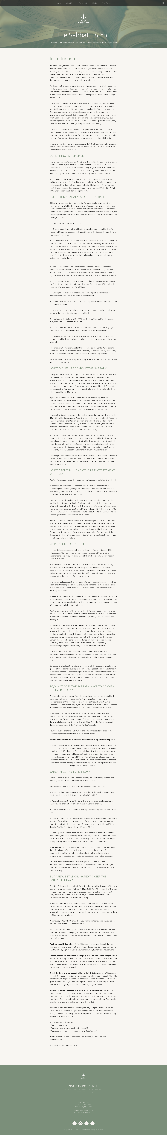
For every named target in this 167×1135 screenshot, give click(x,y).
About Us (69, 3)
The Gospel (106, 3)
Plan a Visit (83, 3)
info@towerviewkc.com (83, 1110)
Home (58, 3)
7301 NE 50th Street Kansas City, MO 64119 (83, 1106)
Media (94, 3)
